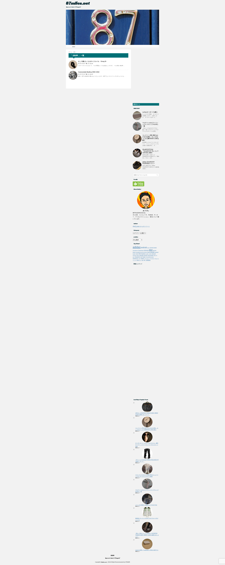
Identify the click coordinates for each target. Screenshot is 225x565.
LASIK (150, 253)
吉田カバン (139, 260)
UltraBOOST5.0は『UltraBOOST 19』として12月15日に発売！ (150, 151)
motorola (134, 255)
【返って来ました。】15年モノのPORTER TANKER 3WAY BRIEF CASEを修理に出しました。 (147, 535)
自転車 (91, 63)
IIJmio (137, 253)
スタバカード (147, 258)
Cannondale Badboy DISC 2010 (88, 72)
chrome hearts (153, 247)
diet (150, 250)
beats (148, 247)
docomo (154, 250)
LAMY (147, 253)
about (73, 46)
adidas (137, 247)
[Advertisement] (146, 75)
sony (134, 257)
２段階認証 (148, 260)
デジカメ (152, 258)
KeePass (143, 253)
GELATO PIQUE (143, 252)
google (152, 252)
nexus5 (141, 255)
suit (141, 257)
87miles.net (78, 3)
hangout (156, 252)
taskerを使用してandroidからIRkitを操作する (146, 550)
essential (138, 252)
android (144, 247)
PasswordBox (151, 255)
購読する (137, 104)
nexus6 (145, 255)
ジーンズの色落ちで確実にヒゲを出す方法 (146, 505)
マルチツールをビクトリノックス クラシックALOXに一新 (150, 124)
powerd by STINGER (125, 562)
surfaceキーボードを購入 (150, 112)
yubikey (142, 258)
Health (134, 253)
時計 (143, 260)
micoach (154, 253)
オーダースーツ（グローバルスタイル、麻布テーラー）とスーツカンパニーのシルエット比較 (146, 444)
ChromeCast (141, 250)
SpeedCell (137, 257)
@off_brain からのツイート (141, 226)
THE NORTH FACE (150, 257)
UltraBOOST (135, 258)
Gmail (148, 252)
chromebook (135, 250)
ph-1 (155, 255)
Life (88, 63)
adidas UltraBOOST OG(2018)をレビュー (148, 162)
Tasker (144, 257)
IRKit (140, 253)
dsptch (134, 252)
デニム (156, 258)
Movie (138, 255)
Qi (156, 255)
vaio (139, 258)
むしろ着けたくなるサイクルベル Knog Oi (92, 61)
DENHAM (146, 250)
